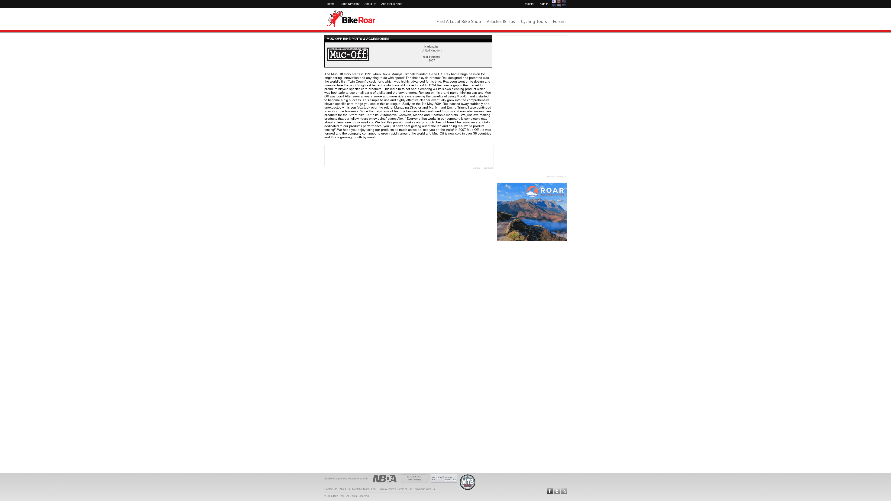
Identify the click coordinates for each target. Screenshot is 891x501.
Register (529, 4)
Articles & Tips (501, 21)
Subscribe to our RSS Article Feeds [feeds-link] (564, 491)
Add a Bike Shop (391, 4)
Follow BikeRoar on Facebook (550, 491)
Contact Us (330, 489)
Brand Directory (349, 4)
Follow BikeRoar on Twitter (557, 491)
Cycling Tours (534, 21)
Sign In (544, 4)
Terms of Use (404, 489)
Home (331, 4)
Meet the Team (360, 489)
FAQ (373, 489)
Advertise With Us (425, 489)
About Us (370, 4)
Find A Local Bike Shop (458, 21)
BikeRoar (351, 18)
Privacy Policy (387, 489)
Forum (559, 21)
